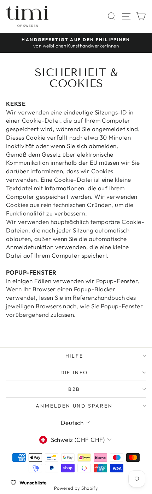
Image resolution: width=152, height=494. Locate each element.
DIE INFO (74, 372)
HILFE (74, 356)
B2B (74, 389)
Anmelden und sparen (74, 406)
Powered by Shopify (76, 488)
